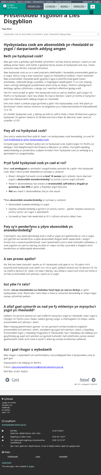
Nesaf (84, 379)
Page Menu (7, 29)
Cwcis (38, 456)
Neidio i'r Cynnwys (8, 1)
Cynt (15, 379)
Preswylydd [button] (34, 6)
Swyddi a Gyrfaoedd (63, 1)
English (97, 1)
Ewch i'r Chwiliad (24, 1)
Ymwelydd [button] (78, 6)
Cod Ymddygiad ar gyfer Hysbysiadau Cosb (26, 139)
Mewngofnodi (38, 1)
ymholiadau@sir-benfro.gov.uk (14, 424)
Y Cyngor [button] (50, 6)
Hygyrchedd (87, 1)
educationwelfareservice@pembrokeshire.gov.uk (37, 367)
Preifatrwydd (13, 456)
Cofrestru (49, 1)
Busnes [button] (64, 6)
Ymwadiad (63, 456)
